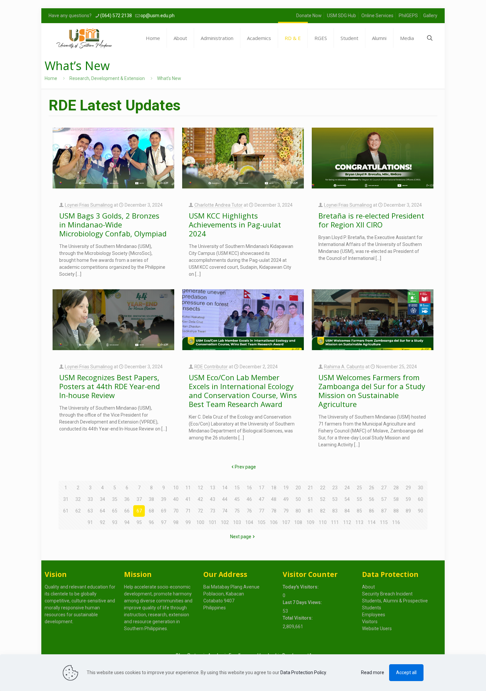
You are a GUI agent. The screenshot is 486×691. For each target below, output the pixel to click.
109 (310, 522)
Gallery (430, 15)
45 (237, 499)
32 (78, 499)
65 (114, 510)
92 (102, 522)
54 (347, 499)
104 (249, 522)
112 (347, 522)
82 (322, 510)
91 (90, 522)
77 (261, 510)
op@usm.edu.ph (158, 15)
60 (420, 499)
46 (249, 499)
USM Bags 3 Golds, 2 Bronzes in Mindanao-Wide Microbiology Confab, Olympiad (113, 224)
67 (139, 510)
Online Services (377, 15)
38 (151, 499)
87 (383, 510)
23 (335, 487)
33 (90, 499)
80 (298, 510)
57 (383, 499)
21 (310, 487)
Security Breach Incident (387, 593)
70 (176, 510)
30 (420, 487)
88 (396, 510)
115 (384, 522)
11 (188, 487)
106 (274, 522)
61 (65, 510)
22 (322, 487)
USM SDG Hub (341, 15)
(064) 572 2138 (116, 15)
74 (224, 510)
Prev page (245, 466)
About (368, 586)
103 (237, 522)
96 (151, 522)
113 (359, 522)
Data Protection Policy (303, 672)
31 (65, 499)
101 (213, 522)
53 (335, 499)
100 (200, 522)
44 (224, 499)
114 (372, 522)
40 (176, 499)
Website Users (377, 628)
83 (335, 510)
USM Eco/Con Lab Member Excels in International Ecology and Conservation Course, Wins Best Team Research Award (243, 390)
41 (188, 499)
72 (200, 510)
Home (51, 78)
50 (298, 499)
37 (139, 499)
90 (420, 510)
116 (396, 522)
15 (237, 487)
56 (371, 499)
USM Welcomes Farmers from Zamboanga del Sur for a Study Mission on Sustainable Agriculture (371, 390)
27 (383, 487)
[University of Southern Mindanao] (84, 38)
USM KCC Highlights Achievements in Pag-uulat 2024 (235, 224)
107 (286, 522)
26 (371, 487)
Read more (372, 672)
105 (261, 522)
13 (212, 487)
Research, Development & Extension (107, 78)
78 (273, 510)
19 (286, 487)
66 (127, 510)
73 (212, 510)
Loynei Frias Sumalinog (89, 205)
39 (163, 499)
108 (298, 522)
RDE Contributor (211, 366)
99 (188, 522)
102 (225, 522)
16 (249, 487)
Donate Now (309, 15)
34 (102, 499)
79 (286, 510)
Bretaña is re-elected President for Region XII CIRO (371, 220)
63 (90, 510)
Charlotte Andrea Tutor (218, 205)
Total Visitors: (298, 618)
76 (249, 510)
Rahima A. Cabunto (344, 366)
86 (371, 510)
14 (224, 487)
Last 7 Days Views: (303, 602)
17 (261, 487)
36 (127, 499)
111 (335, 522)
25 (359, 487)
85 (359, 510)
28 (396, 487)
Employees (373, 614)
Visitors (370, 621)
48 (273, 499)
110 (323, 522)
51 (310, 499)
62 (78, 510)
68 (151, 510)
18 (273, 487)
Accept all (406, 672)
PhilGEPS (408, 15)
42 (200, 499)
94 (127, 522)
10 (176, 487)
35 (114, 499)
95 (139, 522)
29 (408, 487)
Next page (240, 536)
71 (188, 510)
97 (163, 522)
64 (102, 510)
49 (286, 499)
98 (176, 522)
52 (322, 499)
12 (200, 487)
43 (212, 499)
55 (359, 499)
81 (310, 510)
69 (163, 510)
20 (298, 487)
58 (396, 499)
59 (408, 499)
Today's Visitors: (301, 586)
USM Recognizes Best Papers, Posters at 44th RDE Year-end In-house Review (109, 386)
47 (261, 499)
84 (347, 510)
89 (408, 510)
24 (347, 487)
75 (237, 510)
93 (114, 522)
